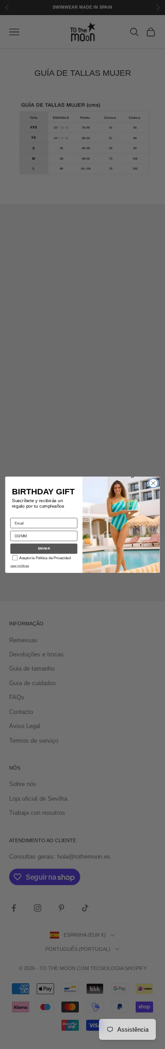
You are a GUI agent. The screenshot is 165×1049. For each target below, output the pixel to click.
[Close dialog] (153, 483)
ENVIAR (44, 549)
